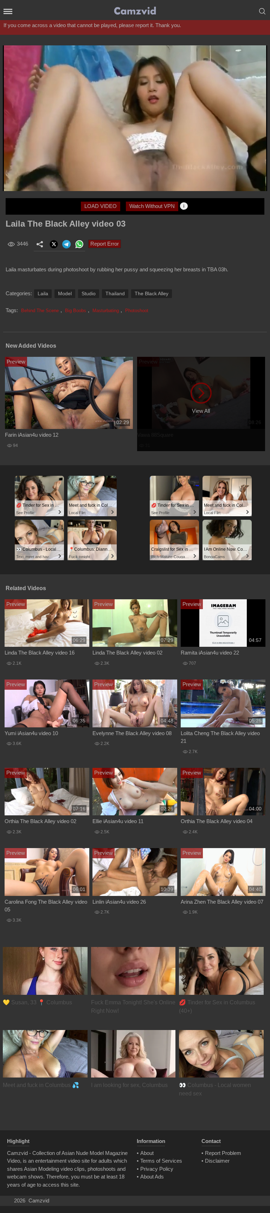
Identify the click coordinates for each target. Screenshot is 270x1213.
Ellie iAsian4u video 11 (117, 821)
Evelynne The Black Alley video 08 (132, 733)
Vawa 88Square (155, 435)
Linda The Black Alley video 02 (127, 653)
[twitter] (54, 244)
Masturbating (105, 310)
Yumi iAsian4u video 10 (31, 733)
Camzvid (38, 1200)
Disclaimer (217, 1161)
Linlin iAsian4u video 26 (119, 902)
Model (65, 293)
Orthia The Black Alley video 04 (216, 821)
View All (201, 411)
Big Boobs (75, 310)
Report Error (104, 244)
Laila (43, 293)
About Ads (152, 1177)
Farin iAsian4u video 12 (31, 435)
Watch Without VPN (152, 206)
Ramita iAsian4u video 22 (210, 653)
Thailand (115, 293)
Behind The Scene (40, 310)
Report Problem (223, 1153)
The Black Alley (151, 293)
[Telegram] (66, 244)
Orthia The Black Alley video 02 (40, 821)
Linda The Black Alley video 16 (40, 653)
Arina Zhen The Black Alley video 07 (222, 902)
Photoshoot (136, 310)
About (147, 1153)
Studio (89, 293)
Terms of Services (161, 1161)
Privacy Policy (156, 1169)
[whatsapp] (79, 244)
